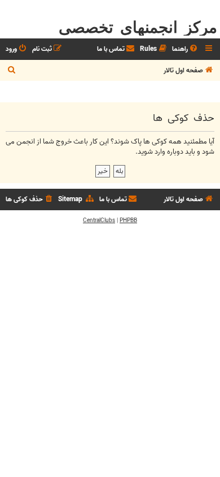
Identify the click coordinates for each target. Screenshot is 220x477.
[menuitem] (185, 49)
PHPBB (128, 220)
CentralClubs (99, 220)
